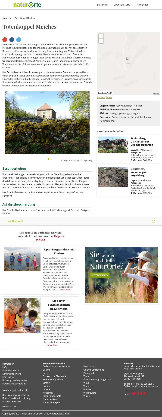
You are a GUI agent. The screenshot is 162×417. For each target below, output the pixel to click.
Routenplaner (104, 97)
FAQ (4, 367)
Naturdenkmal (107, 120)
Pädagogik (88, 373)
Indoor (46, 389)
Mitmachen (143, 4)
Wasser (87, 389)
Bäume (46, 369)
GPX (153, 222)
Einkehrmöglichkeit (53, 379)
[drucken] (139, 221)
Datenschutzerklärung (14, 383)
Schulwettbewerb (11, 373)
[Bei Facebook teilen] (11, 39)
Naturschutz (89, 366)
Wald (86, 382)
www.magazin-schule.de (15, 390)
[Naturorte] (27, 4)
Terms (156, 94)
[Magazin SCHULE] (136, 392)
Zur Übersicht (15, 221)
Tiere (86, 376)
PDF (153, 220)
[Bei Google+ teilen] (4, 39)
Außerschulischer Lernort (125, 117)
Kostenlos (145, 117)
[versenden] (146, 221)
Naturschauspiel (51, 402)
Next (87, 123)
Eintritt (46, 382)
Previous (7, 123)
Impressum (8, 377)
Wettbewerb (89, 392)
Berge (46, 373)
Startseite (102, 4)
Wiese (86, 396)
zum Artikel (65, 289)
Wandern (88, 386)
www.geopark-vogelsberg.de (125, 113)
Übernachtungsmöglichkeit (97, 379)
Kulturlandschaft (52, 396)
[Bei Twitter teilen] (18, 39)
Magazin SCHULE (133, 368)
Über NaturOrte (122, 4)
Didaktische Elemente (54, 376)
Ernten (46, 386)
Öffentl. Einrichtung (93, 369)
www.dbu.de (9, 406)
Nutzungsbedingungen (14, 380)
